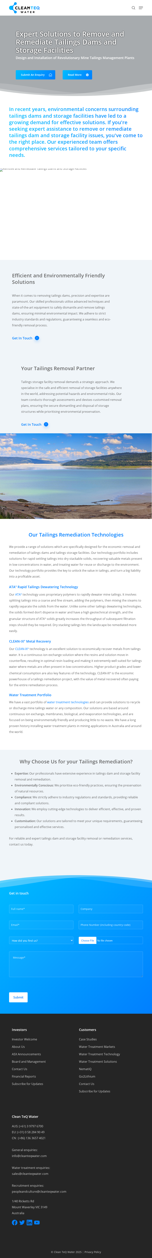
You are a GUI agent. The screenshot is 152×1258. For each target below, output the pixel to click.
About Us (18, 1047)
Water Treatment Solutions (98, 1062)
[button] (141, 8)
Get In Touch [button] (22, 338)
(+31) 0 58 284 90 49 (30, 1132)
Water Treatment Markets (97, 1047)
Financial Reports (24, 1076)
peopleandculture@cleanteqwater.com (39, 1191)
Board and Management (29, 1062)
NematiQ (85, 1069)
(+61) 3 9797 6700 (31, 1126)
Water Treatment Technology (99, 1054)
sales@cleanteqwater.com (30, 1174)
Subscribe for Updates (27, 1084)
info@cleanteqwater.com (29, 1156)
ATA (18, 594)
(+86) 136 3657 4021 (32, 1138)
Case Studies (88, 1039)
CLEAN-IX (22, 649)
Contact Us (19, 1069)
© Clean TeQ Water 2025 (66, 1252)
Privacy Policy (93, 1252)
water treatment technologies (68, 702)
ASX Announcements (26, 1054)
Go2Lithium (87, 1076)
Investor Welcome (24, 1039)
